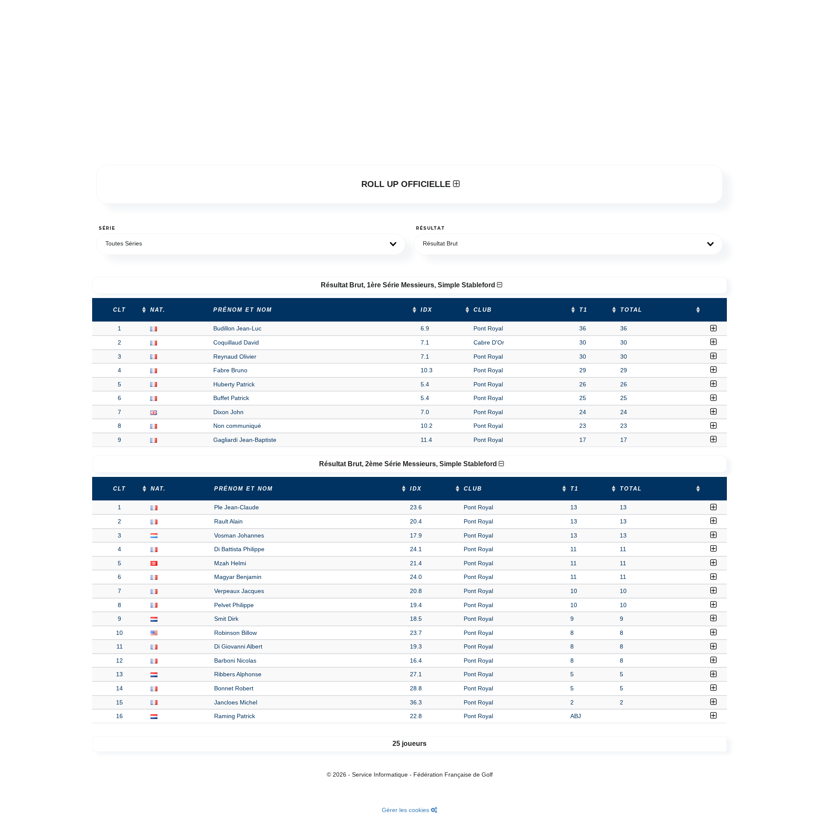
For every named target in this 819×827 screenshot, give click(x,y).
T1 (583, 310)
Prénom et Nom (242, 310)
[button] (250, 244)
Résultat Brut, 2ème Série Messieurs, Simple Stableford (409, 464)
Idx (427, 310)
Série (107, 228)
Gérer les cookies (406, 810)
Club (482, 310)
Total (631, 310)
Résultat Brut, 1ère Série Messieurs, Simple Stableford (409, 285)
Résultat (430, 228)
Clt (119, 310)
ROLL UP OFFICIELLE (407, 184)
